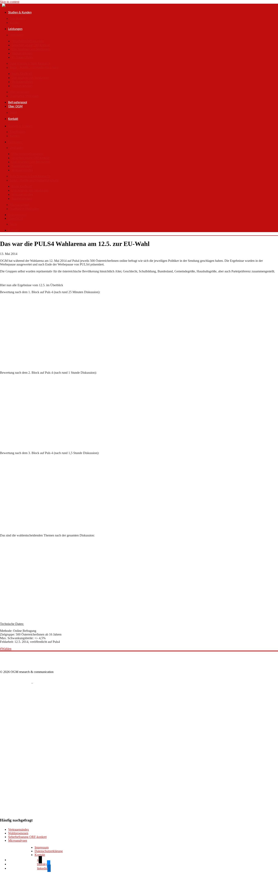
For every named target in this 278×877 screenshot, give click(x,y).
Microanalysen (19, 92)
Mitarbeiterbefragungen (28, 41)
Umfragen (16, 35)
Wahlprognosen (22, 53)
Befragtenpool (17, 102)
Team (13, 112)
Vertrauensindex (22, 57)
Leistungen (15, 29)
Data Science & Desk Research (30, 63)
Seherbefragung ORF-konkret (31, 45)
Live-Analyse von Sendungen (30, 78)
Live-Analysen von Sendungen (31, 49)
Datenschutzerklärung (49, 851)
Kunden (15, 22)
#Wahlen (5, 648)
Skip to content (9, 1)
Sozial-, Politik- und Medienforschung (34, 67)
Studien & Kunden (20, 12)
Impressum (42, 847)
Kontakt (13, 119)
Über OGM (15, 106)
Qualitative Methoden (24, 96)
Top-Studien (17, 18)
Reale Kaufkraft (22, 73)
